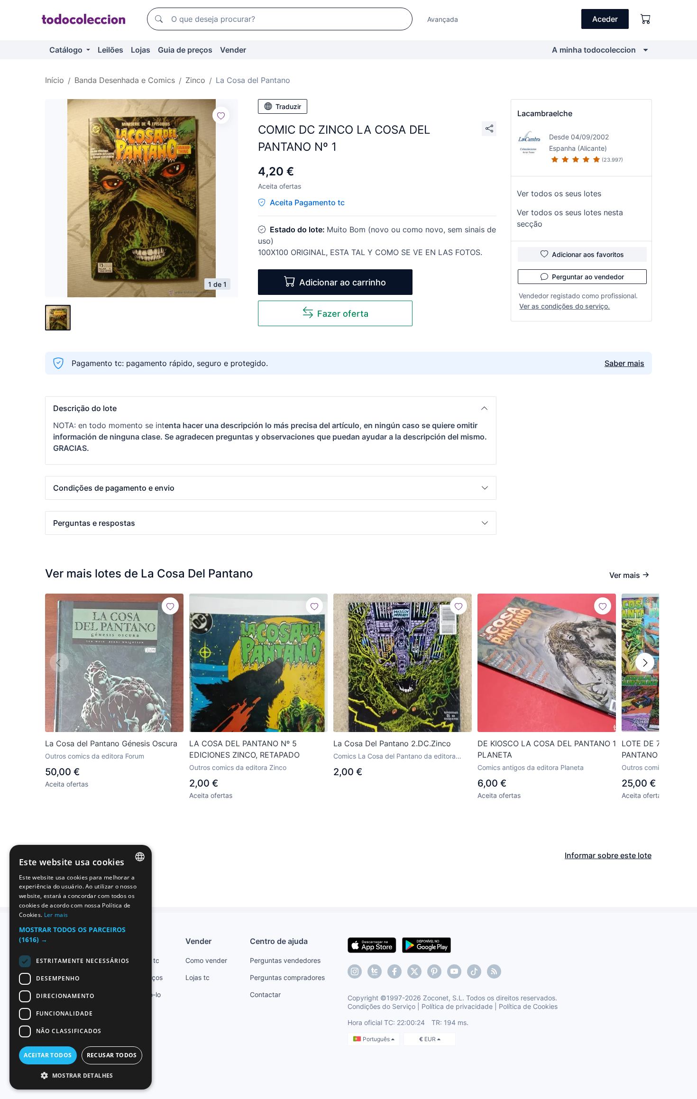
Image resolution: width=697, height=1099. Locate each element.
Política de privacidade (457, 1006)
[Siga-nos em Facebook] (394, 971)
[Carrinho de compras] (645, 19)
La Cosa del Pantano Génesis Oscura (111, 743)
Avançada (442, 19)
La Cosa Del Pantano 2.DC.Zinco (392, 743)
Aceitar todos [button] (48, 1055)
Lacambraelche (544, 113)
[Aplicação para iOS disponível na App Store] (372, 944)
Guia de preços (185, 50)
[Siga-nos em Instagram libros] (374, 971)
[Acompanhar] (220, 115)
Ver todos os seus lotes (559, 193)
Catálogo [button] (66, 50)
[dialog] (80, 967)
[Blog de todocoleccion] (494, 971)
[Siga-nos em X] (414, 971)
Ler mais (56, 915)
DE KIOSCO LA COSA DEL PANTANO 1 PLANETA (546, 749)
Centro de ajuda (279, 941)
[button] (270, 408)
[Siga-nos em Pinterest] (434, 971)
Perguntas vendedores (285, 960)
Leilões (110, 50)
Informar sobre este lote (608, 855)
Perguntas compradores (287, 977)
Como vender (206, 960)
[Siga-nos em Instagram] (355, 971)
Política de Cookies (528, 1006)
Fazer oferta (342, 314)
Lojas (140, 50)
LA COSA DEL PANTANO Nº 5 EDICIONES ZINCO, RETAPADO (244, 749)
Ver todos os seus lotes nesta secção (570, 218)
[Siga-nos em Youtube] (454, 971)
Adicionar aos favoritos (588, 254)
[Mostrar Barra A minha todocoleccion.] (645, 49)
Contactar (265, 994)
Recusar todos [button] (112, 1055)
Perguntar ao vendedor (588, 277)
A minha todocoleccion (594, 50)
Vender (233, 50)
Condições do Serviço (381, 1006)
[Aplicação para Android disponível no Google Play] (426, 944)
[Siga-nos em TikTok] (474, 971)
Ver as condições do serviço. (564, 306)
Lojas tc (197, 977)
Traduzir (288, 106)
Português (377, 1039)
